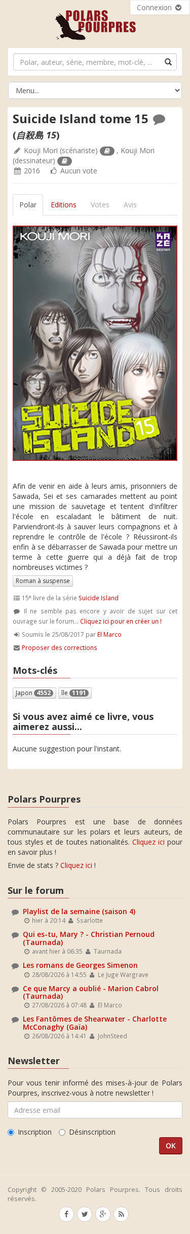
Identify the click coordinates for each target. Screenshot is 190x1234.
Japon (33, 692)
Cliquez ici (148, 842)
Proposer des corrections (59, 647)
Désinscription (92, 1132)
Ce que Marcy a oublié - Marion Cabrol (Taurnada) (91, 992)
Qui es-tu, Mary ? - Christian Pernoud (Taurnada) (89, 938)
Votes (100, 204)
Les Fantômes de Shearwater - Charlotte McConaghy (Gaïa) (95, 1022)
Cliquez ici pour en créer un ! (121, 621)
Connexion (155, 7)
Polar (27, 204)
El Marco (109, 634)
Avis (130, 204)
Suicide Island (99, 598)
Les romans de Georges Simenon (80, 965)
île (73, 692)
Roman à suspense (43, 580)
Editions (64, 204)
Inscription (35, 1132)
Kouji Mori (41, 150)
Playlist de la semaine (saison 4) (79, 911)
